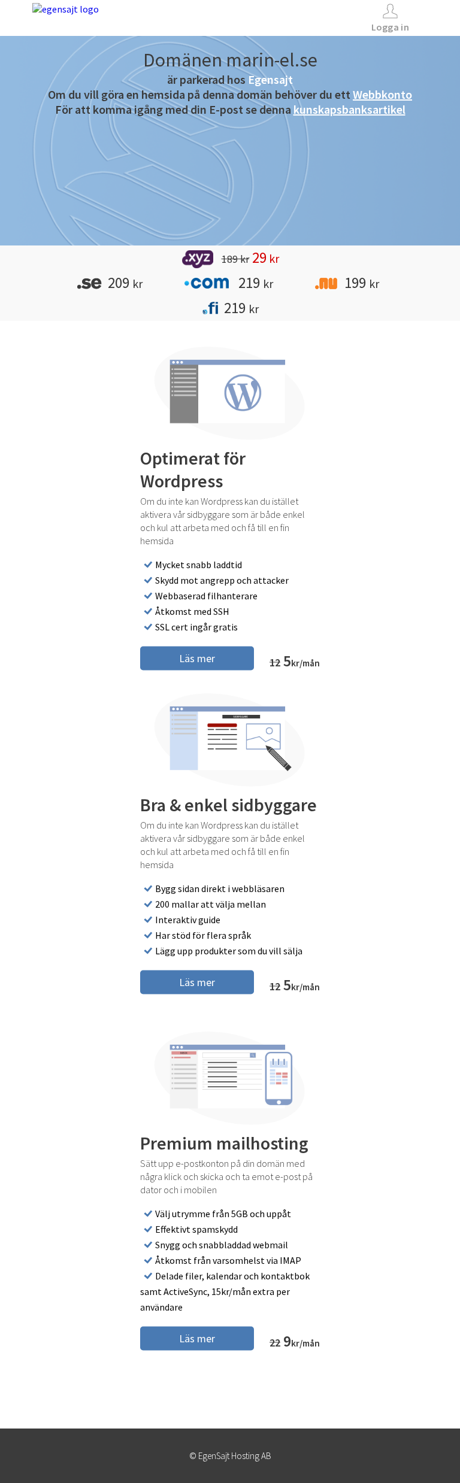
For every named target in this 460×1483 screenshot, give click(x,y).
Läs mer (197, 658)
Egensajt (270, 79)
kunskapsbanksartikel (349, 109)
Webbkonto (382, 94)
